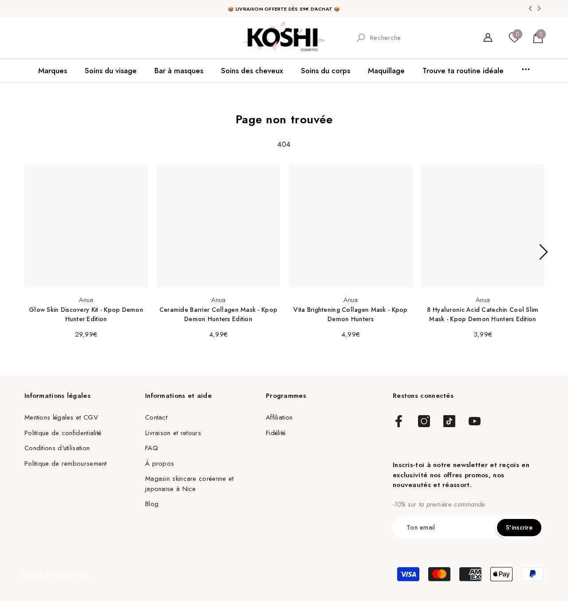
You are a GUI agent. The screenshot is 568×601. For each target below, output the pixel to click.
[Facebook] (398, 422)
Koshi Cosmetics (66, 575)
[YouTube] (474, 422)
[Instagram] (424, 422)
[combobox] (418, 37)
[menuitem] (35, 37)
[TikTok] (449, 422)
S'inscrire (519, 527)
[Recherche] (411, 37)
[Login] (487, 37)
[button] (538, 37)
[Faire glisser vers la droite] (543, 252)
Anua (86, 300)
